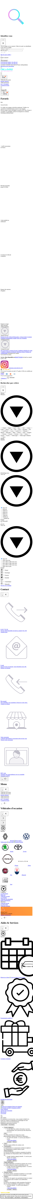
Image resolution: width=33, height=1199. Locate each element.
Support (6, 1176)
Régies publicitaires (8, 1162)
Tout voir (5, 507)
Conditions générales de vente (25, 350)
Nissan (19, 432)
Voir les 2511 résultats (6, 585)
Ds (11, 429)
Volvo (3, 437)
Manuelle (7, 584)
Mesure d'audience (8, 1150)
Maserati (25, 431)
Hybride (7, 577)
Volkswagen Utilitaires (25, 435)
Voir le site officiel (11, 1140)
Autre (5, 1143)
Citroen (28, 428)
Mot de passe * (4, 50)
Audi (14, 428)
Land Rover (5, 431)
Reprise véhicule (5, 81)
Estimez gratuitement (6, 915)
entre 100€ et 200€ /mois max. (10, 561)
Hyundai (25, 429)
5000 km (5, 509)
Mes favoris (3, 1112)
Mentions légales (21, 352)
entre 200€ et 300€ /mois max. (10, 563)
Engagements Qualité (11, 338)
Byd (24, 428)
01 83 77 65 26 (18, 357)
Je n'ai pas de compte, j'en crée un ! (9, 62)
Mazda (2, 432)
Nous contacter (4, 1109)
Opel (24, 432)
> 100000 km (6, 518)
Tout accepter (4, 1124)
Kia (30, 429)
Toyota (8, 435)
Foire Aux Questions (22, 338)
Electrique (7, 572)
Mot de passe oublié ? (6, 54)
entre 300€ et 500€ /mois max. (10, 564)
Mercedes (8, 432)
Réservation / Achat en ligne (20, 337)
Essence (7, 575)
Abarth (4, 428)
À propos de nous (5, 85)
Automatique (8, 581)
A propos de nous (13, 350)
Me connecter (4, 60)
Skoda (26, 434)
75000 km (5, 515)
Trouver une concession (6, 1110)
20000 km (5, 512)
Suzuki (2, 435)
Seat (21, 434)
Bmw (19, 428)
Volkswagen (15, 435)
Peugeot (29, 432)
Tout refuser (11, 1124)
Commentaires (7, 1146)
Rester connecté (4, 57)
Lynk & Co (18, 431)
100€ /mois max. (7, 560)
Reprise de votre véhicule (7, 337)
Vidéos (5, 1181)
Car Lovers (3, 1113)
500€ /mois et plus (7, 566)
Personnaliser (24, 1197)
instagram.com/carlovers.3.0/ (16, 368)
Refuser (14, 1141)
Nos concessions (5, 350)
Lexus (11, 431)
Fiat (15, 429)
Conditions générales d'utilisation (9, 352)
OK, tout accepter (9, 1197)
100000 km (5, 517)
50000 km (5, 513)
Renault (16, 434)
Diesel (6, 570)
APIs (5, 1133)
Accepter (9, 1131)
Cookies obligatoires (8, 1127)
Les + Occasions (5, 84)
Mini (14, 432)
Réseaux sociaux (8, 1172)
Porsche (10, 434)
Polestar (4, 434)
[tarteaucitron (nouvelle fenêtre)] (5, 1193)
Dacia (7, 429)
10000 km (5, 510)
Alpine (9, 428)
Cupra (2, 429)
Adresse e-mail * (5, 49)
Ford (19, 429)
